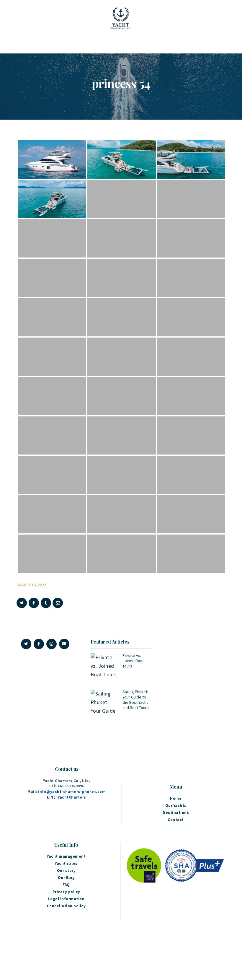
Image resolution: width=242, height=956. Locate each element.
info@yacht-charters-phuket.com (72, 791)
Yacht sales (66, 863)
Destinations (176, 812)
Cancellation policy (66, 905)
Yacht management (66, 856)
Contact (176, 819)
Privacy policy (66, 891)
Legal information (66, 898)
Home (176, 798)
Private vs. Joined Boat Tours (133, 661)
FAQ (66, 884)
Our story (66, 870)
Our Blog (66, 877)
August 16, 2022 (31, 584)
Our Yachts (176, 805)
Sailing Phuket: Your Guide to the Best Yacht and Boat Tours (135, 699)
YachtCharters (72, 797)
